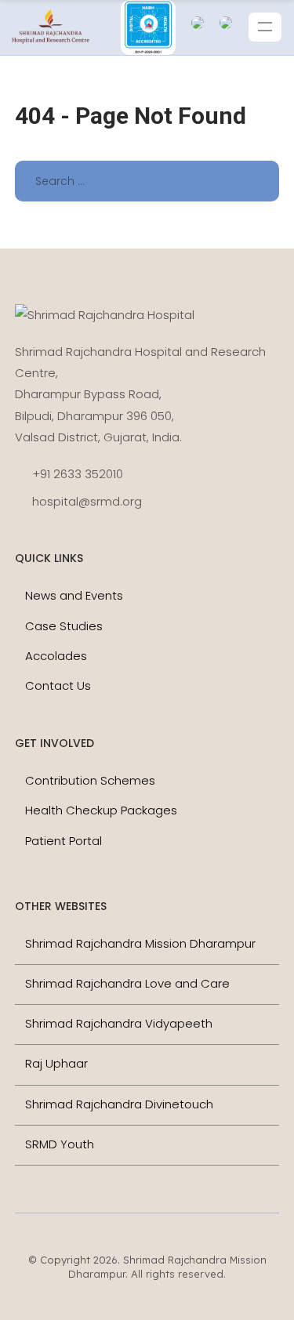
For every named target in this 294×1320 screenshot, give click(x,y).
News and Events (74, 595)
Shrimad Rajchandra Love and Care (127, 983)
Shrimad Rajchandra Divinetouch (119, 1104)
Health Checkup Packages (101, 810)
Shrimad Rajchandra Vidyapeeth (118, 1023)
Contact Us (58, 685)
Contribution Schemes (90, 780)
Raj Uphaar (56, 1063)
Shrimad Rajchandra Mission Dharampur (140, 943)
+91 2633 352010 (77, 474)
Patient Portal (63, 840)
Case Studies (64, 626)
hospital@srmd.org (87, 501)
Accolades (56, 655)
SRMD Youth (59, 1144)
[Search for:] (147, 180)
